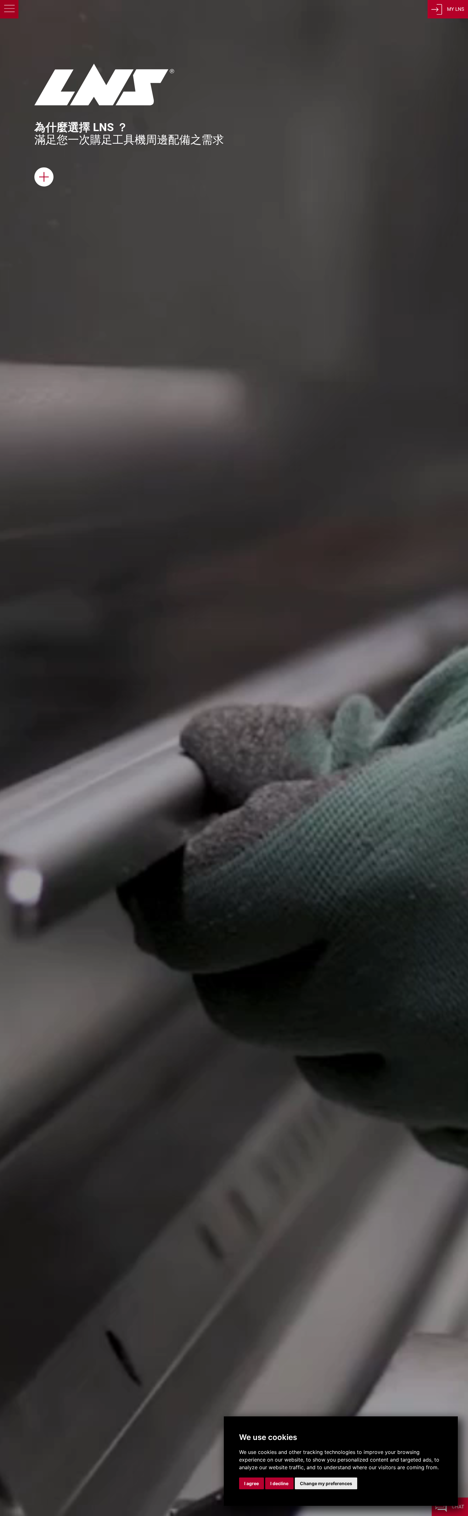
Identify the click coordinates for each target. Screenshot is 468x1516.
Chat (458, 1507)
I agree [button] (251, 1483)
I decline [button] (279, 1483)
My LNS (455, 9)
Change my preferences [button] (326, 1483)
